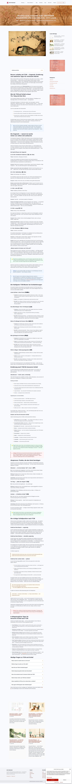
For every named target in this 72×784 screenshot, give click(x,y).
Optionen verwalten (49, 777)
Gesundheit (52, 86)
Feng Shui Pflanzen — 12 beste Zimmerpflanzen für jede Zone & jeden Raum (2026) (35, 741)
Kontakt (54, 2)
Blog (36, 2)
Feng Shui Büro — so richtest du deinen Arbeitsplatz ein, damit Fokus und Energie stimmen (35, 715)
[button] (70, 769)
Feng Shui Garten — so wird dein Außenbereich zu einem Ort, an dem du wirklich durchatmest (16, 741)
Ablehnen (64, 779)
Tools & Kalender (30, 2)
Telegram (12, 776)
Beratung (22, 2)
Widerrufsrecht (44, 776)
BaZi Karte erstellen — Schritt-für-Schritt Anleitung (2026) (59, 36)
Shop (45, 2)
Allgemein (51, 79)
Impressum (61, 782)
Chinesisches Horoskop (54, 81)
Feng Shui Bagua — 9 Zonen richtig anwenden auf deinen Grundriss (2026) (58, 52)
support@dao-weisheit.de (55, 69)
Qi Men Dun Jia (52, 88)
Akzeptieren (52, 779)
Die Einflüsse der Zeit (53, 83)
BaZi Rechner (24, 653)
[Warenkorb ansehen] (63, 2)
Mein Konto (59, 2)
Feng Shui (51, 84)
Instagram (8, 776)
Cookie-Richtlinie (56, 782)
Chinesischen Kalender (30, 279)
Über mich (49, 2)
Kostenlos (40, 2)
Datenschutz (44, 773)
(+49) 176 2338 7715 (54, 67)
